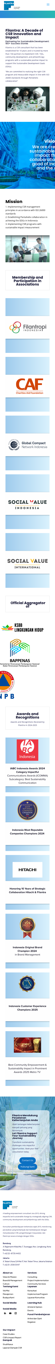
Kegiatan (32, 1322)
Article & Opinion (35, 1307)
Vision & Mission (10, 1277)
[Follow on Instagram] (15, 1313)
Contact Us (27, 1160)
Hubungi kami (28, 1166)
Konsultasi (32, 1290)
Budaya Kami (8, 1297)
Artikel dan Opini (35, 1318)
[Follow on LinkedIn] (5, 1313)
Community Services (37, 1284)
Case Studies (9, 1334)
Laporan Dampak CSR (12, 1347)
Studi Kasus (8, 1344)
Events (31, 1310)
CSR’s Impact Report (12, 1337)
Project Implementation (38, 1280)
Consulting (32, 1277)
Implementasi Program (38, 1294)
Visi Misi (6, 1290)
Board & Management (12, 1280)
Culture (6, 1284)
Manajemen (8, 1294)
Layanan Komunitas (36, 1297)
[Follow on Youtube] (10, 1313)
